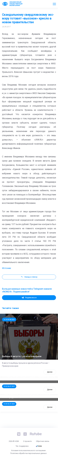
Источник (6, 268)
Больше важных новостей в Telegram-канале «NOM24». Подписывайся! (27, 290)
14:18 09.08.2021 (9, 319)
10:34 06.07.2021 (9, 404)
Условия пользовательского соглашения (28, 450)
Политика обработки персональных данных (28, 453)
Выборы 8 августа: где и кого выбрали (21, 356)
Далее (49, 372)
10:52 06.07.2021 (9, 386)
